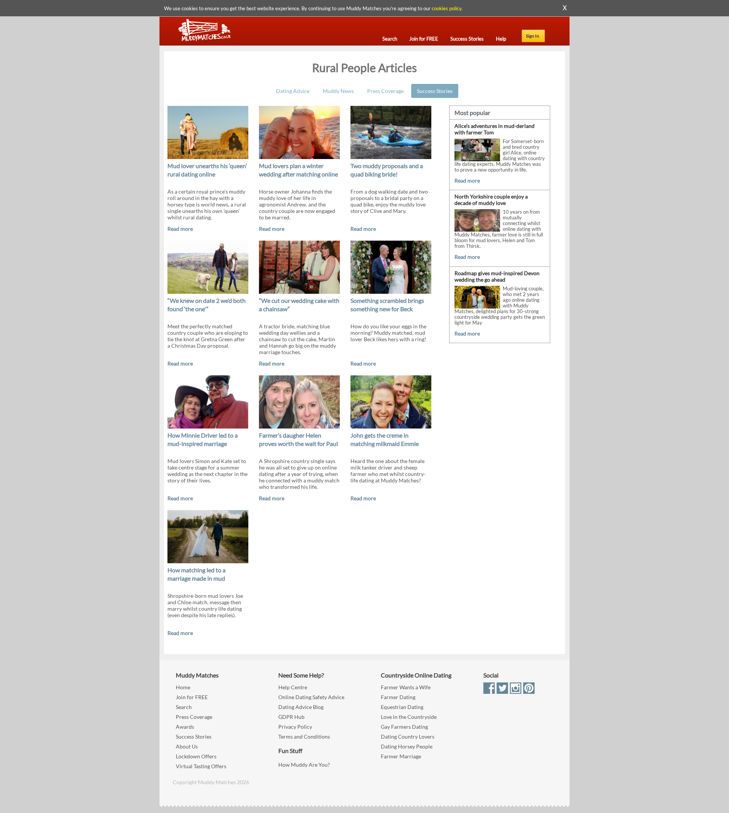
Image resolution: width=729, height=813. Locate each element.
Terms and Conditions (304, 736)
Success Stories (435, 91)
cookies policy (446, 8)
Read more (180, 228)
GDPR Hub (291, 717)
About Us (187, 746)
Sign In (532, 36)
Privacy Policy (295, 726)
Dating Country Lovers (407, 736)
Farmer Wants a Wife (406, 687)
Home (183, 687)
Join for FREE (192, 697)
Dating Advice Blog (300, 707)
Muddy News (338, 91)
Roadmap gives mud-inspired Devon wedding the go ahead (497, 276)
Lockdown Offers (196, 756)
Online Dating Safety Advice (311, 697)
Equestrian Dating (402, 707)
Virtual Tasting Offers (201, 766)
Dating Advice (292, 91)
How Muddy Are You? (304, 764)
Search (184, 707)
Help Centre (292, 687)
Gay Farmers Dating (404, 726)
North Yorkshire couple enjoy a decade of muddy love (491, 199)
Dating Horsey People (406, 746)
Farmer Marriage (401, 756)
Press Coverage (385, 91)
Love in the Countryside (409, 717)
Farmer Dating (398, 697)
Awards (185, 726)
